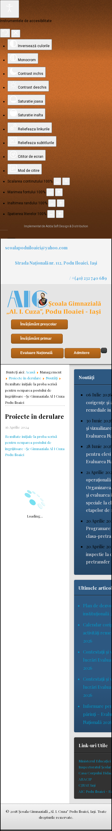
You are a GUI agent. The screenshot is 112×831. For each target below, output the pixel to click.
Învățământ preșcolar (38, 324)
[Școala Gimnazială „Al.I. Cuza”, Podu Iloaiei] (54, 303)
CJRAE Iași (87, 785)
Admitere (82, 353)
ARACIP (85, 779)
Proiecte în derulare (25, 378)
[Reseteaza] (5, 33)
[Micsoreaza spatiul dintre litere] (51, 214)
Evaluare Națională (36, 353)
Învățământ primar (36, 338)
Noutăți (52, 378)
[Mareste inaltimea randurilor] (61, 203)
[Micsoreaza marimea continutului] (57, 181)
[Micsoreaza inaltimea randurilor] (52, 203)
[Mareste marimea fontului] (59, 192)
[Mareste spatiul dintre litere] (60, 214)
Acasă (30, 372)
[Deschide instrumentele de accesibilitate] (9, 9)
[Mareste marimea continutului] (66, 181)
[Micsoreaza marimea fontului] (50, 192)
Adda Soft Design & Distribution (67, 226)
